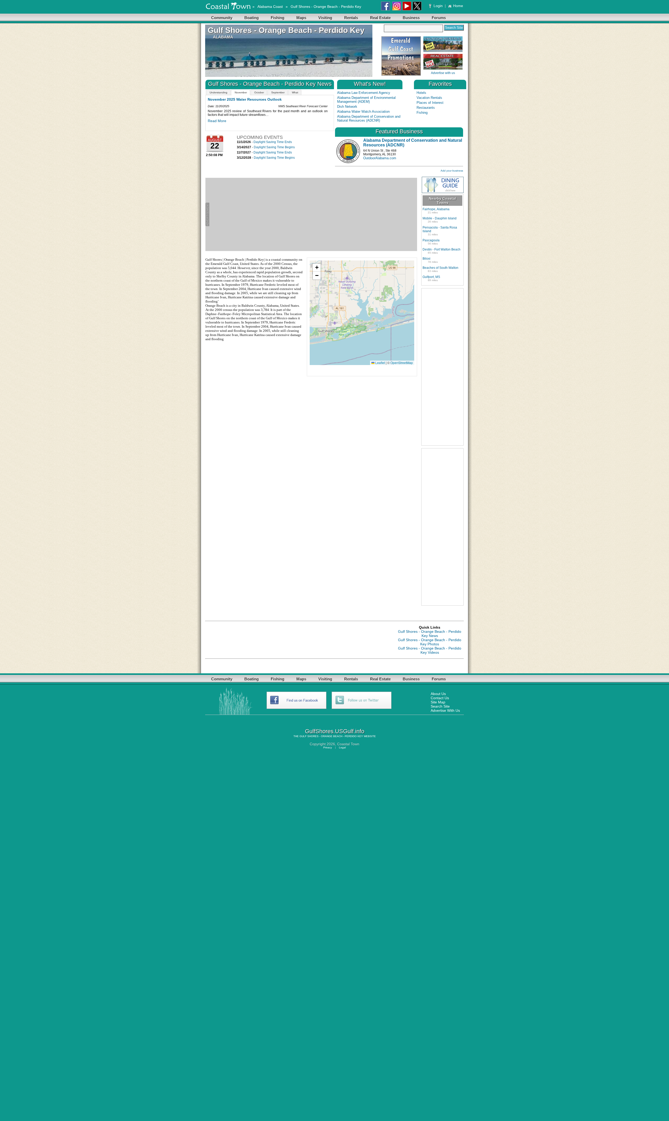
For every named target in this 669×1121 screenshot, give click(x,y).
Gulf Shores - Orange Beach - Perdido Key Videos (429, 650)
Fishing (277, 17)
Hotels (421, 93)
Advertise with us (443, 73)
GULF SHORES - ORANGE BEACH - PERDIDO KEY (331, 736)
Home (458, 6)
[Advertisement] (313, 214)
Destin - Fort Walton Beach (441, 249)
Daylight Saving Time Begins (274, 147)
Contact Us (440, 698)
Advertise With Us (445, 710)
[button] (317, 268)
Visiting (325, 17)
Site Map (438, 702)
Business (411, 17)
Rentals (351, 17)
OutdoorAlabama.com (379, 158)
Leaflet (379, 362)
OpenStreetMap (401, 362)
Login (438, 6)
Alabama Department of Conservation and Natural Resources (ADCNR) (368, 118)
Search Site (440, 706)
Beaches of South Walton (440, 268)
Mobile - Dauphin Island (440, 218)
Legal (342, 747)
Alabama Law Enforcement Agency (363, 93)
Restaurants (426, 108)
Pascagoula (431, 240)
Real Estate (380, 17)
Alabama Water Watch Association (363, 111)
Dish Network (347, 107)
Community (221, 17)
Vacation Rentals (429, 98)
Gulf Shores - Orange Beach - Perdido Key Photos (429, 642)
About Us (438, 694)
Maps (301, 17)
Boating (251, 17)
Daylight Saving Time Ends (272, 142)
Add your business (452, 170)
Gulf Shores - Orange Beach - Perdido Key (326, 6)
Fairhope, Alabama (436, 209)
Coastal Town (348, 744)
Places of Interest (430, 103)
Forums (439, 17)
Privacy (327, 747)
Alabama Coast (270, 6)
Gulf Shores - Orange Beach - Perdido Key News (429, 633)
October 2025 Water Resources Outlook (243, 99)
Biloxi (426, 258)
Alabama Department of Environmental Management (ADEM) (366, 100)
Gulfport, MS (431, 277)
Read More (217, 124)
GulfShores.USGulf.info (334, 731)
